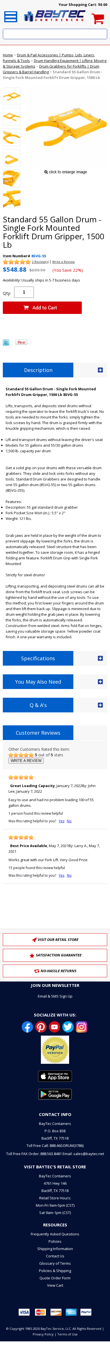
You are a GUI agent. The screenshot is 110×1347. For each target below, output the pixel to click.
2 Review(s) (40, 262)
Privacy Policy (43, 1334)
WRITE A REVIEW (26, 761)
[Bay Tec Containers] (55, 23)
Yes (61, 821)
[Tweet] (6, 344)
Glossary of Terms (55, 1263)
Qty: (7, 293)
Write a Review (63, 262)
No (69, 821)
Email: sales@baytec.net (83, 1153)
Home (8, 54)
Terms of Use (67, 1334)
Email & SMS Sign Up (55, 996)
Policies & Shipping (55, 1270)
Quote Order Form (55, 1277)
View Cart (55, 1285)
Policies (55, 1241)
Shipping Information (55, 1248)
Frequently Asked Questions (55, 1234)
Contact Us (55, 1256)
